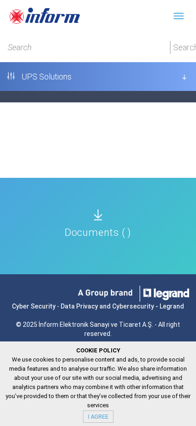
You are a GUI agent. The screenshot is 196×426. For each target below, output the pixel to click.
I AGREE (98, 416)
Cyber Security (34, 306)
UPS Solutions (46, 76)
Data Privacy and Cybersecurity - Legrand (122, 306)
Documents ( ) (98, 232)
